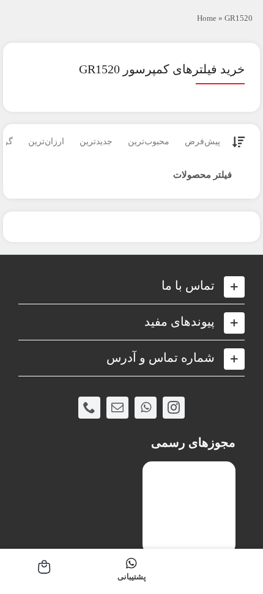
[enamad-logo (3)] (189, 471)
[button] (131, 286)
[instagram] (174, 408)
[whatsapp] (146, 408)
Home (207, 18)
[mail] (117, 408)
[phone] (89, 408)
